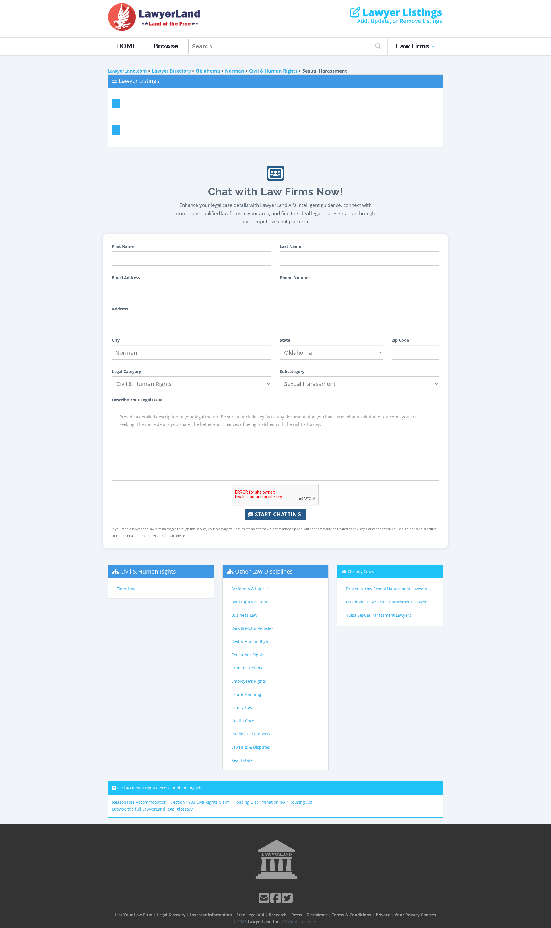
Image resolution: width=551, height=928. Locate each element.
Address (120, 309)
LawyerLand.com (127, 71)
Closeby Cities (361, 571)
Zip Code (400, 340)
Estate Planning (246, 694)
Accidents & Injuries (250, 588)
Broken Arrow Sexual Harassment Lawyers (386, 588)
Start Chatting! (278, 514)
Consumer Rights (247, 654)
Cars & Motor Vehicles (252, 628)
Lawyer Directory (171, 71)
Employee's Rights (248, 681)
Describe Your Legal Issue (137, 400)
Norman (234, 71)
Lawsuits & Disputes (250, 747)
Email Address (126, 277)
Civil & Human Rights (273, 71)
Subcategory (292, 371)
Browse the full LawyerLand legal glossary (152, 809)
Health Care (242, 720)
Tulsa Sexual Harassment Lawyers (378, 615)
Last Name (290, 246)
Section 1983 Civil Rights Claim (200, 802)
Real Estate (242, 760)
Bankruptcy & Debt (249, 602)
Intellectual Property (250, 734)
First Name (123, 246)
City (116, 340)
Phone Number (295, 277)
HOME (126, 46)
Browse (166, 46)
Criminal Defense (248, 668)
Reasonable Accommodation (139, 802)
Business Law (244, 615)
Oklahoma (208, 71)
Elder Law (126, 588)
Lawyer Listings (401, 12)
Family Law (241, 707)
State (285, 340)
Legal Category (126, 371)
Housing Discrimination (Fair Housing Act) (273, 802)
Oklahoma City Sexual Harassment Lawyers (387, 602)
